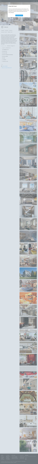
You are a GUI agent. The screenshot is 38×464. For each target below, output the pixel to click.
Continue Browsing (19, 15)
